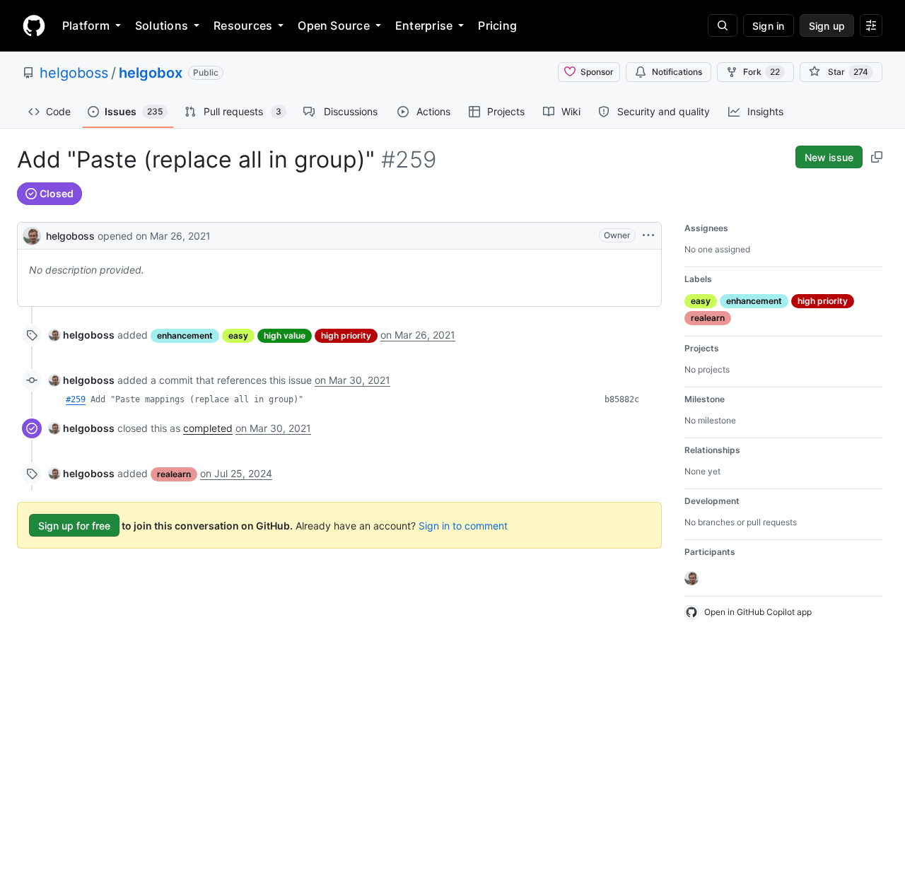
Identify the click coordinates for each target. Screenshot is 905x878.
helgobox (150, 72)
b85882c (622, 399)
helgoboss (74, 72)
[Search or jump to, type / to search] (722, 25)
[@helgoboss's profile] (31, 234)
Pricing (497, 25)
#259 (76, 399)
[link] (82, 334)
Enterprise (423, 25)
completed (208, 428)
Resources (243, 25)
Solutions (161, 25)
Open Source (334, 25)
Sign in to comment (463, 526)
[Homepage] (34, 25)
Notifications (677, 71)
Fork (761, 71)
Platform (86, 25)
